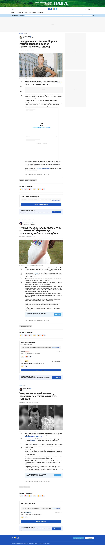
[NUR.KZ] (52, 9)
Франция (27, 180)
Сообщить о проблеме (78, 538)
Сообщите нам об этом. (44, 174)
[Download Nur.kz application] (52, 3)
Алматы (21, 487)
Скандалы (34, 12)
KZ (85, 9)
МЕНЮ (14, 9)
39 (44, 335)
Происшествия (41, 12)
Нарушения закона (31, 220)
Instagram (60, 82)
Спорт (20, 385)
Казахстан (22, 180)
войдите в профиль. (56, 199)
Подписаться (57, 314)
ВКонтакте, (33, 440)
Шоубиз (12, 12)
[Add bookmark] (21, 96)
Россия (25, 487)
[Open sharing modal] (21, 91)
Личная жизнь (24, 12)
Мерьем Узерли (33, 180)
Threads (36, 273)
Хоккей (24, 385)
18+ (30, 326)
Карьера (19, 12)
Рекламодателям (89, 538)
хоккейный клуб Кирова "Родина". (34, 436)
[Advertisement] (52, 24)
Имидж (29, 12)
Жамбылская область (24, 326)
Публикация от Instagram (42, 143)
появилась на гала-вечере (43, 168)
